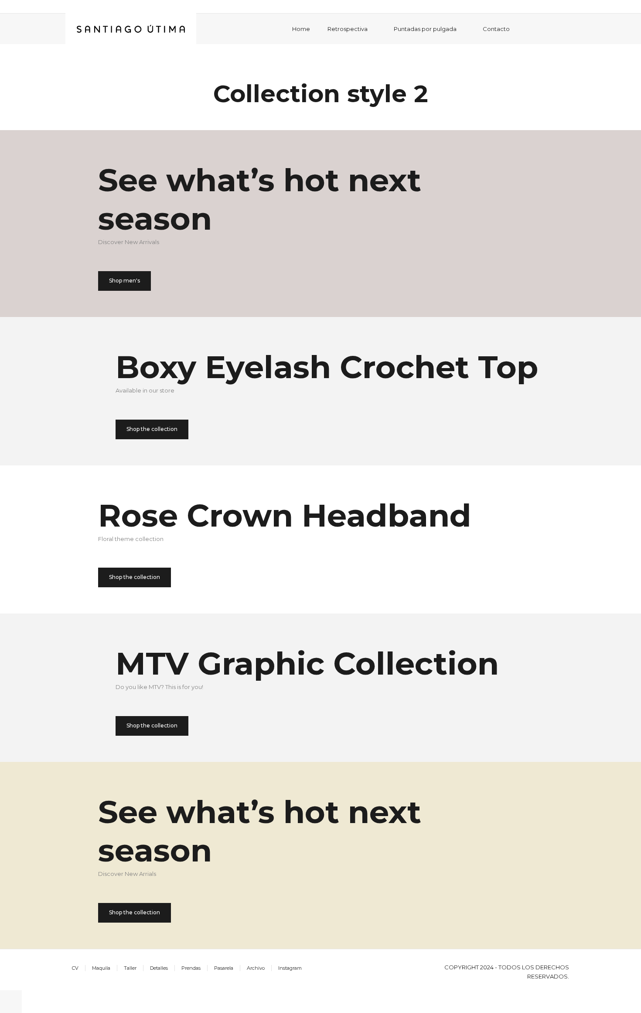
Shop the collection (151, 429)
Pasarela (223, 968)
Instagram (290, 968)
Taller (130, 968)
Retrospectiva (347, 28)
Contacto (496, 28)
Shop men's (124, 280)
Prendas (191, 968)
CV (75, 968)
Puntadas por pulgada (425, 28)
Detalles (159, 968)
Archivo (256, 968)
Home (301, 28)
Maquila (101, 968)
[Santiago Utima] (130, 28)
